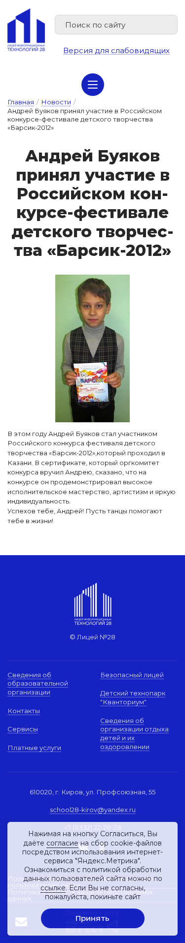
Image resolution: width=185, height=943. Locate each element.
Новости (56, 102)
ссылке (53, 887)
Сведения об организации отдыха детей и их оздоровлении (134, 734)
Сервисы (22, 729)
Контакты (23, 711)
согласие (62, 843)
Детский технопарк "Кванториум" (132, 697)
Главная (20, 102)
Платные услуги (34, 748)
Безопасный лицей (132, 675)
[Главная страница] (26, 29)
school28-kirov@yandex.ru (93, 810)
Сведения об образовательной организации (37, 683)
